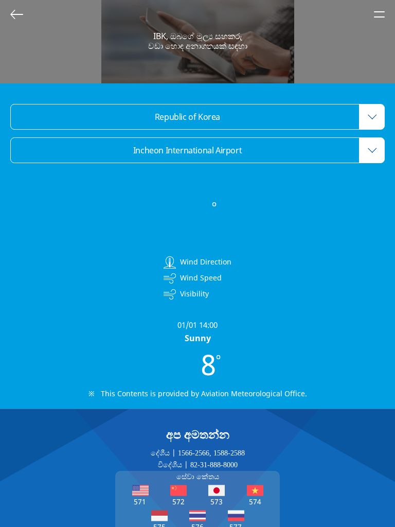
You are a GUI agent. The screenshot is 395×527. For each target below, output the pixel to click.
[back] (16, 14)
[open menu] (379, 14)
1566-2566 (193, 453)
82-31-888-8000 (214, 465)
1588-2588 (229, 453)
